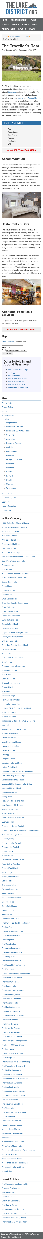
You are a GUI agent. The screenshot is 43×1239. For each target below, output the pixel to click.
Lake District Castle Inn (11, 737)
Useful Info (6, 502)
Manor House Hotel (10, 792)
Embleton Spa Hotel (10, 641)
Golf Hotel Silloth (8, 674)
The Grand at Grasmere (17, 378)
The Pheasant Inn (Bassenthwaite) (16, 1061)
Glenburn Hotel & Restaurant (13, 666)
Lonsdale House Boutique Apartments (17, 771)
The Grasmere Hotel (16, 381)
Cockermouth (11, 451)
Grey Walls (6, 691)
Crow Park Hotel (8, 607)
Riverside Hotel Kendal (11, 843)
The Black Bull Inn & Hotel (12, 931)
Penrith (9, 480)
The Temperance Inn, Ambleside (15, 1095)
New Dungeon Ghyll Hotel (12, 805)
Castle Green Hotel (9, 582)
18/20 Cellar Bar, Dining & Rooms (15, 523)
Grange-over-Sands (14, 459)
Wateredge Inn (8, 1137)
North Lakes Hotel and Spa (13, 817)
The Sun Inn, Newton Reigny (13, 1091)
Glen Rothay (7, 662)
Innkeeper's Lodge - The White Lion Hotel (18, 720)
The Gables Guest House (12, 977)
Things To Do (7, 407)
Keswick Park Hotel (10, 733)
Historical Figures (9, 497)
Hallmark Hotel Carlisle (11, 699)
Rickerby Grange (8, 838)
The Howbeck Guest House (13, 1015)
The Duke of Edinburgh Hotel (13, 965)
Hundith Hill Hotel (9, 716)
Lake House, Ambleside (11, 742)
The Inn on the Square (11, 1028)
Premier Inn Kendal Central (13, 826)
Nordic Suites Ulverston (11, 813)
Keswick (20, 98)
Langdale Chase (8, 758)
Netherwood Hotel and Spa (13, 800)
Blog (32, 29)
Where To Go (7, 403)
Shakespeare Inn (9, 885)
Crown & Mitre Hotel (10, 611)
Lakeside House (8, 750)
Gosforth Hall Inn (8, 678)
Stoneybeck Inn (8, 901)
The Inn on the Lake (10, 1024)
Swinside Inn (7, 914)
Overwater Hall (8, 822)
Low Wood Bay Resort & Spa (13, 775)
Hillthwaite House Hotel (11, 704)
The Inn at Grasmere (16, 384)
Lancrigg (11, 372)
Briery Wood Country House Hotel (15, 573)
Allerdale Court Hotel (10, 531)
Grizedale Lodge (8, 695)
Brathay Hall (7, 569)
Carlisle (9, 447)
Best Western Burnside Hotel (13, 561)
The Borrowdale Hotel (11, 935)
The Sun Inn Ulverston (11, 1087)
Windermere (11, 488)
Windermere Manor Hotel (12, 1146)
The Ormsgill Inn (8, 1057)
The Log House (8, 1049)
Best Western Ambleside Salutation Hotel (18, 556)
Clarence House (8, 590)
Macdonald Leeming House (13, 779)
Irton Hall (5, 725)
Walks (15, 24)
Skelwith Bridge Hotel (10, 889)
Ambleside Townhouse (11, 540)
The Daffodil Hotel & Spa (18, 369)
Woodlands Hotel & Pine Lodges (15, 1162)
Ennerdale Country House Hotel (15, 645)
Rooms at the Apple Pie (11, 847)
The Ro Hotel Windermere (12, 1070)
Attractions (8, 29)
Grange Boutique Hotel (11, 683)
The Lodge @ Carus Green (13, 1045)
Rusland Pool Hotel (10, 868)
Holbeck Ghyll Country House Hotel (16, 708)
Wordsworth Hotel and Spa (13, 1167)
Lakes (25, 24)
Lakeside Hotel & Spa (10, 746)
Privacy (3, 1237)
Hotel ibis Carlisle (9, 712)
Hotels (6, 419)
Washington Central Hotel (12, 1133)
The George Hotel (9, 986)
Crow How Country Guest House (15, 603)
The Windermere (8, 1116)
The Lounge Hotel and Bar (12, 1053)
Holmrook (10, 467)
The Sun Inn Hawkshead (12, 1082)
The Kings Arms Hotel (11, 1032)
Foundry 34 (6, 653)
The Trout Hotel (8, 1108)
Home (4, 20)
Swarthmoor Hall (8, 910)
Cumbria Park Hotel (10, 624)
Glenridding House (9, 670)
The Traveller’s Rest (10, 1099)
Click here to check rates (21, 150)
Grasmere (12, 92)
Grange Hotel (7, 687)
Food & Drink (7, 493)
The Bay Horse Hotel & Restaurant (16, 923)
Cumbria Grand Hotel (10, 619)
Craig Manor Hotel (9, 598)
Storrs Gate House (9, 906)
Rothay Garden (14, 375)
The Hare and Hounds (11, 1011)
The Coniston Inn (9, 944)
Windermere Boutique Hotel (13, 1141)
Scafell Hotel (7, 880)
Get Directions (7, 353)
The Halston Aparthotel (11, 1007)
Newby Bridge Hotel (10, 809)
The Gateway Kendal (10, 981)
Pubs (33, 20)
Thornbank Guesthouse (11, 1120)
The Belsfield (7, 927)
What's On (6, 411)
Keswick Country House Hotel (14, 729)
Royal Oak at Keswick (11, 864)
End (3, 350)
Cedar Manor (7, 586)
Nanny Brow (7, 796)
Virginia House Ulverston (12, 1129)
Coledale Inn (7, 594)
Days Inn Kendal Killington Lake (15, 632)
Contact (18, 1237)
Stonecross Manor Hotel (11, 897)
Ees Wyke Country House (12, 636)
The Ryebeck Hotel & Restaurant (15, 1078)
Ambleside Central (9, 535)
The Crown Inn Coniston (12, 948)
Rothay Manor (7, 855)
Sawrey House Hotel (10, 876)
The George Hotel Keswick (13, 990)
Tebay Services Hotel (10, 918)
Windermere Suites (9, 1154)
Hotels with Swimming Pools (18, 430)
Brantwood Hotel (8, 565)
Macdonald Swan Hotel (11, 788)
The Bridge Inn (8, 939)
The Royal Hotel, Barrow (12, 1074)
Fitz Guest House (9, 649)
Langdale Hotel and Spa (12, 763)
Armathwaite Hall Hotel (11, 544)
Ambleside (32, 98)
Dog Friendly (11, 422)
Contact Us (6, 510)
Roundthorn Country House (13, 859)
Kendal (9, 471)
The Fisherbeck (8, 969)
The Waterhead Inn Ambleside (14, 1112)
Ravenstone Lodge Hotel (12, 834)
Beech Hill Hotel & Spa (11, 552)
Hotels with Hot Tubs (14, 426)
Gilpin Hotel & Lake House (12, 657)
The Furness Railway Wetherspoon (16, 973)
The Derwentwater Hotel (12, 960)
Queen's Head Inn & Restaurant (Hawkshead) (20, 830)
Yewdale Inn (7, 1171)
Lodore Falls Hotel (9, 767)
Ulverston (10, 484)
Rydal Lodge (7, 872)
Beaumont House (9, 548)
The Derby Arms (8, 956)
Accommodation (19, 20)
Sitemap (11, 1237)
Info (34, 24)
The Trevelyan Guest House (13, 1103)
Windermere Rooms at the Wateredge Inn (18, 1150)
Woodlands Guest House (12, 1158)
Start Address (20, 341)
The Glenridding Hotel (11, 994)
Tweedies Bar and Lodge (18, 387)
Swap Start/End (8, 341)
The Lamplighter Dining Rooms (14, 1040)
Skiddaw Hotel (8, 893)
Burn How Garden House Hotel (14, 577)
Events (22, 29)
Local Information (9, 506)
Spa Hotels (10, 435)
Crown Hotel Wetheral (11, 615)
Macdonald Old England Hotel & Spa (17, 784)
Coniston (10, 455)
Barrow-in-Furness (13, 443)
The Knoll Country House (12, 1036)
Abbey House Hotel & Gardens (14, 527)
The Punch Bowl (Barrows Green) (15, 1066)
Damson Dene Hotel (10, 628)
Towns (5, 24)
